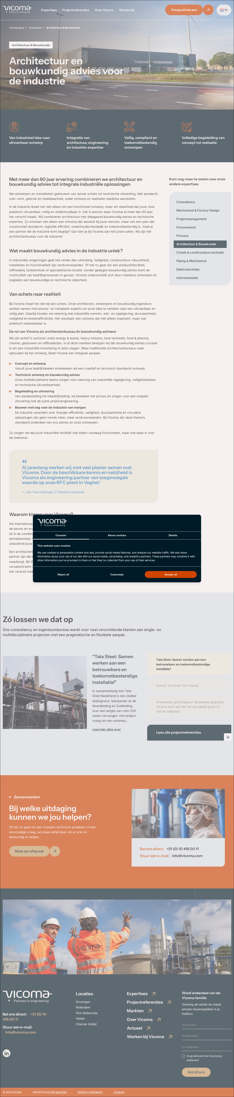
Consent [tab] (61, 535)
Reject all (63, 574)
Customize (117, 574)
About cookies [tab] (117, 535)
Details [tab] (173, 535)
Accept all (171, 574)
